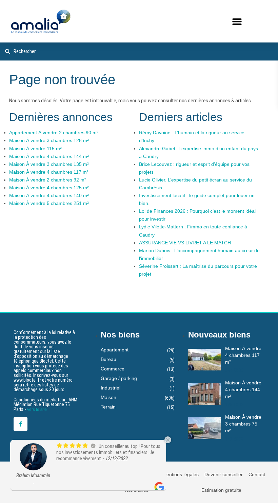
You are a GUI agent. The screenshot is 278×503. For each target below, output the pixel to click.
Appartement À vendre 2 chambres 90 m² (53, 132)
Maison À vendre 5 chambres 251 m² (49, 203)
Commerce (112, 368)
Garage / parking (119, 378)
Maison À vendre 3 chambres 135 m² (49, 164)
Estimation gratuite (221, 490)
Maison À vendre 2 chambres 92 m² (47, 180)
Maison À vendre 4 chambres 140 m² (49, 195)
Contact (257, 474)
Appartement (114, 349)
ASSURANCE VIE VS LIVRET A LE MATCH (185, 242)
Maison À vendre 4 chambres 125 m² (49, 187)
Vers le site (37, 409)
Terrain (108, 407)
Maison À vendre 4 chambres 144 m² (49, 156)
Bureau (108, 359)
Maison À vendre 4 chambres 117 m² (48, 172)
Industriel (110, 388)
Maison (108, 397)
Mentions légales (180, 474)
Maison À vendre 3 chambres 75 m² (243, 423)
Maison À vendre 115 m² (35, 148)
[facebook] (20, 424)
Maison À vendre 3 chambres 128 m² (49, 140)
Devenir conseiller (223, 474)
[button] (237, 21)
